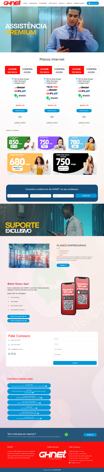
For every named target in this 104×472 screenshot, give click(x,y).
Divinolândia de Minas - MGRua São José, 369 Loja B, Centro (28, 412)
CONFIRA (27, 69)
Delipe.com (57, 470)
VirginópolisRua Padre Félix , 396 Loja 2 (28, 407)
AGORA (27, 72)
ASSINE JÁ (63, 265)
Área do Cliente (93, 3)
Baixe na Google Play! (18, 316)
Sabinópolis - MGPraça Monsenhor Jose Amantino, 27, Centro (28, 418)
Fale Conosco (20, 110)
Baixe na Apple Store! (17, 320)
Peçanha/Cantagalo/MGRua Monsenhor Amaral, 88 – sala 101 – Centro (28, 397)
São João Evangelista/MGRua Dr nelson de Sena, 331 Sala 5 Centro (28, 402)
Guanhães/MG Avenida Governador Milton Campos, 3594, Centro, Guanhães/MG (28, 385)
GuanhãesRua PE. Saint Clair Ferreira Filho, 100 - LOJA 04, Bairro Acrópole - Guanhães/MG (29, 391)
